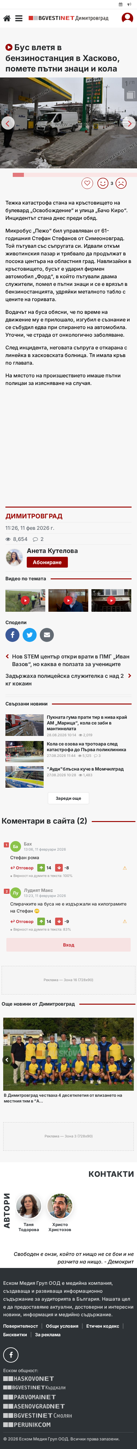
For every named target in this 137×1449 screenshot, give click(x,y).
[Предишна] (8, 123)
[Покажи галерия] (130, 95)
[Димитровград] (68, 18)
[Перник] (26, 1424)
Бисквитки (15, 1334)
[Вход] (127, 18)
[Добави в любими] (88, 183)
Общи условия (62, 1326)
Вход (68, 944)
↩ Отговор (21, 867)
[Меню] (18, 18)
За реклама (48, 1334)
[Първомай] (29, 1397)
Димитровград (34, 516)
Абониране (47, 562)
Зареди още (68, 798)
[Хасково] (28, 1378)
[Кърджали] (34, 1387)
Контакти (111, 1174)
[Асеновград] (34, 1406)
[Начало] (7, 18)
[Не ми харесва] (123, 183)
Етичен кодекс (102, 1326)
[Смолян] (37, 1415)
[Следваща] (129, 123)
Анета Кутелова (52, 551)
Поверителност (20, 1326)
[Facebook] (10, 1355)
